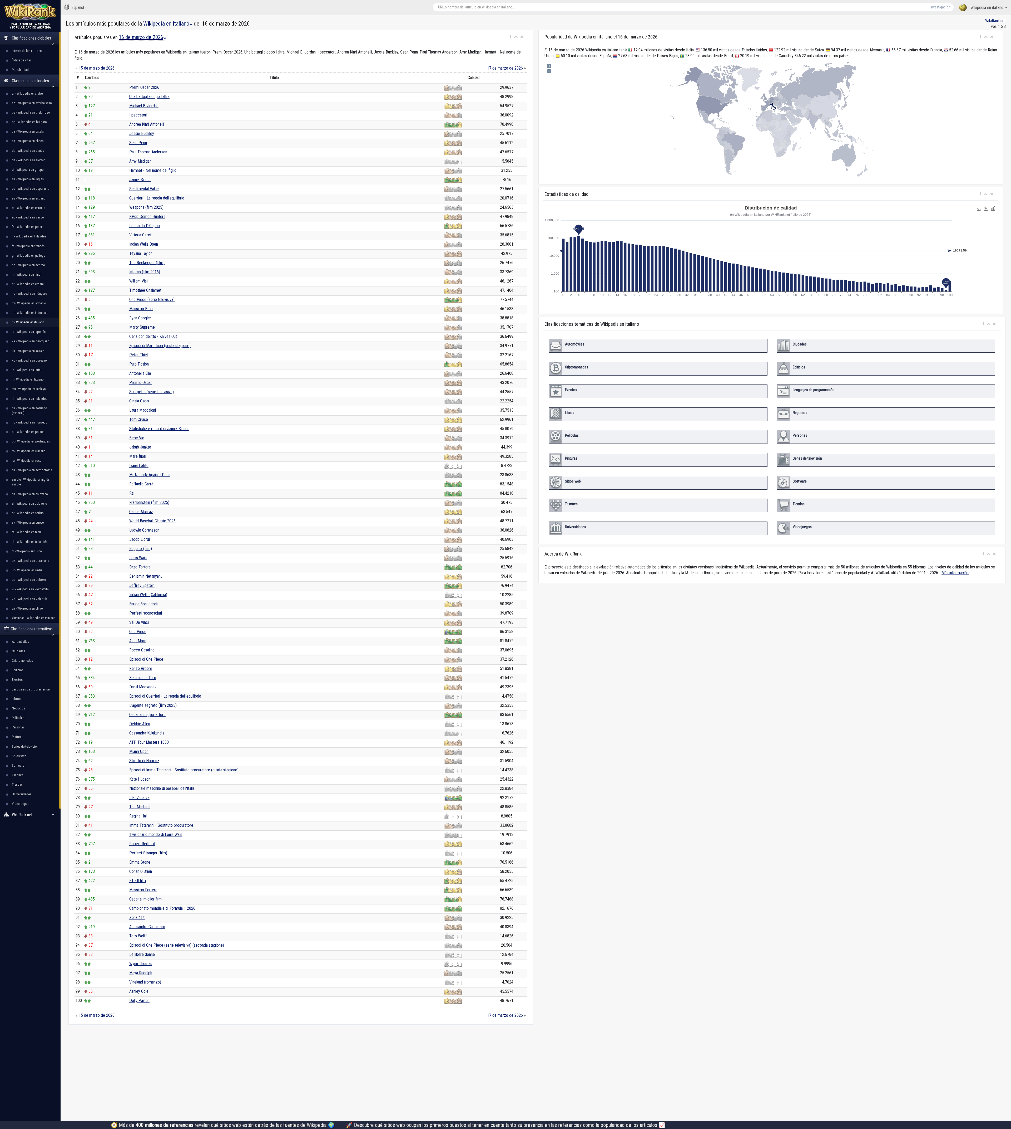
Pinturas (17, 737)
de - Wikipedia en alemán (28, 160)
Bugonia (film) (140, 548)
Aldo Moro (137, 640)
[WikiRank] (30, 11)
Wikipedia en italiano (986, 7)
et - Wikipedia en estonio (28, 208)
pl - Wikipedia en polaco (28, 432)
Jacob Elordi (139, 539)
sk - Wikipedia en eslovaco (30, 494)
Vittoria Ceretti (141, 234)
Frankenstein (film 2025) (149, 502)
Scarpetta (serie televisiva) (151, 391)
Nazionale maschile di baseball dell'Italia (162, 788)
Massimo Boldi (141, 308)
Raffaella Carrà (141, 483)
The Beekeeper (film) (147, 262)
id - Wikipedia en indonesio (30, 313)
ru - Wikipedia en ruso (27, 461)
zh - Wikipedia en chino (27, 608)
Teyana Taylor (140, 253)
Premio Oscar (140, 382)
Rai (131, 493)
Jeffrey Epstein (142, 585)
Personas (18, 727)
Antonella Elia (140, 373)
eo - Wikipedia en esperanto (30, 189)
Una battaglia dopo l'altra (149, 96)
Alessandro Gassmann (147, 926)
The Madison (139, 806)
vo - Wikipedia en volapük (29, 599)
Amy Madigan (140, 161)
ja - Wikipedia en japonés (29, 332)
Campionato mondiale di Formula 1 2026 (162, 908)
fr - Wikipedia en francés (28, 246)
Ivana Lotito (138, 465)
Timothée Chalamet (145, 290)
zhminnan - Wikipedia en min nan (33, 618)
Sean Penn (138, 142)
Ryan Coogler (140, 317)
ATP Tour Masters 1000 (149, 742)
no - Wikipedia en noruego (29, 422)
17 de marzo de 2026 (505, 68)
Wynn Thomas (140, 963)
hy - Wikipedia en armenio (29, 303)
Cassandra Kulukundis (146, 733)
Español (77, 7)
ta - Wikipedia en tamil (27, 532)
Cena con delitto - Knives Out (153, 336)
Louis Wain (138, 557)
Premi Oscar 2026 (144, 87)
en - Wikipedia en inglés (28, 179)
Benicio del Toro (142, 677)
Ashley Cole (138, 991)
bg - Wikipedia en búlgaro (29, 122)
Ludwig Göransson (144, 530)
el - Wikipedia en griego (28, 170)
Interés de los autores (27, 51)
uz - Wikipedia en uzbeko (29, 580)
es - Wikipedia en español (29, 198)
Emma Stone (139, 862)
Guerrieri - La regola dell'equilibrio (156, 198)
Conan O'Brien (140, 871)
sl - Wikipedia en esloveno (29, 503)
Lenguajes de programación (31, 689)
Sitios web (19, 756)
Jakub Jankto (140, 447)
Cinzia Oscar (139, 400)
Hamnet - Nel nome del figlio (152, 170)
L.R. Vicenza (139, 797)
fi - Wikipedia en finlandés (29, 236)
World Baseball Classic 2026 (152, 520)
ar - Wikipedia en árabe (27, 93)
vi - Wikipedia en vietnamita (30, 589)
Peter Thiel (138, 354)
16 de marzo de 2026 (141, 37)
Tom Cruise (138, 419)
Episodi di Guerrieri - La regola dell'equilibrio (165, 696)
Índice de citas (22, 60)
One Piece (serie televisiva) (152, 299)
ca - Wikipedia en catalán (28, 131)
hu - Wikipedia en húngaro (29, 293)
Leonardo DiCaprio (144, 225)
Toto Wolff (138, 935)
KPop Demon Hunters (147, 216)
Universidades (21, 794)
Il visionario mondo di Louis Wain (155, 834)
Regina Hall (138, 816)
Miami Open (138, 751)
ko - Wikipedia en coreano (29, 360)
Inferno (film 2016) (144, 271)
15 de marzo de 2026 (97, 68)
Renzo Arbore (140, 668)
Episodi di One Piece (146, 659)
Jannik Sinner (140, 179)
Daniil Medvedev (142, 686)
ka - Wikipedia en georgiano (30, 341)
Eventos (17, 680)
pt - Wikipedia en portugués (31, 441)
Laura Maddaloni (142, 410)
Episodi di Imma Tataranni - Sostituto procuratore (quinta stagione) (184, 769)
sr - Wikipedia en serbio (28, 513)
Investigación (940, 7)
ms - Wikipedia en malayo (29, 389)
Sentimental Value (144, 188)
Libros (16, 699)
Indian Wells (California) (148, 594)
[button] (511, 37)
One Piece (137, 631)
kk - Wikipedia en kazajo (28, 351)
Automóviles (20, 642)
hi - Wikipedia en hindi (26, 274)
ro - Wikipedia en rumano (29, 451)
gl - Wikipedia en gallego (28, 255)
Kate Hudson (139, 779)
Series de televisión (25, 746)
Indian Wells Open (143, 244)
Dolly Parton (139, 1000)
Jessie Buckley (141, 133)
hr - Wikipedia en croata (28, 284)
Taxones (17, 775)
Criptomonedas (22, 661)
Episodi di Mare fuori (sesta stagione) (160, 345)
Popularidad (20, 70)
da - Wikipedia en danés (28, 151)
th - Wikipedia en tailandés (29, 542)
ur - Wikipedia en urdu (27, 570)
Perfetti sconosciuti (145, 613)
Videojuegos (20, 804)
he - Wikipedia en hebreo (28, 265)
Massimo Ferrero (143, 889)
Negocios (18, 708)
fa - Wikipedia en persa (27, 227)
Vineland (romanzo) (145, 982)
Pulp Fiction (139, 364)
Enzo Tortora (140, 567)
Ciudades (18, 651)
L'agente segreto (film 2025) (153, 705)
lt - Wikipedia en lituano (28, 379)
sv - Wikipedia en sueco (28, 522)
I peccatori (138, 115)
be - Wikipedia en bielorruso (31, 112)
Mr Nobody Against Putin (149, 474)
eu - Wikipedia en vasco (28, 217)
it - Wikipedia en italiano (28, 322)
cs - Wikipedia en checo (28, 141)
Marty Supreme (142, 327)
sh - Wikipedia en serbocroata (32, 470)
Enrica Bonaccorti (143, 603)
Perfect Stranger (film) (148, 852)
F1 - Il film (137, 880)
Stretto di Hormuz (144, 760)
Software (18, 765)
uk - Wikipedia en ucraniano (30, 561)
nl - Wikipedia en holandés (29, 399)
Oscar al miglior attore (147, 714)
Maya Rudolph (140, 972)
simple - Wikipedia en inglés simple (30, 482)
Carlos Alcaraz (141, 511)
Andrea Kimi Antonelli (146, 124)
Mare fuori (137, 456)
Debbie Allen (139, 723)
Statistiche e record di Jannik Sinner (159, 428)
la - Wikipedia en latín (26, 370)
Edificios (17, 670)
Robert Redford (142, 843)
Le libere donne (142, 954)
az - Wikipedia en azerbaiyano (32, 103)
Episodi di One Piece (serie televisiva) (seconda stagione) (176, 945)
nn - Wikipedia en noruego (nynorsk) (29, 410)
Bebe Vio (136, 437)
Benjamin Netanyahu (145, 576)
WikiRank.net (995, 20)
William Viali (138, 281)
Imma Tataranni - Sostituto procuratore (161, 825)
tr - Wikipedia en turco (27, 551)
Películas (18, 718)
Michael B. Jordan (143, 105)
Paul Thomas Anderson (148, 151)
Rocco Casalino (142, 650)
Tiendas (17, 784)
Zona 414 (137, 917)
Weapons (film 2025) (146, 207)
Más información (955, 572)
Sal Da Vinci (139, 622)
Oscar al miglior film (145, 899)
